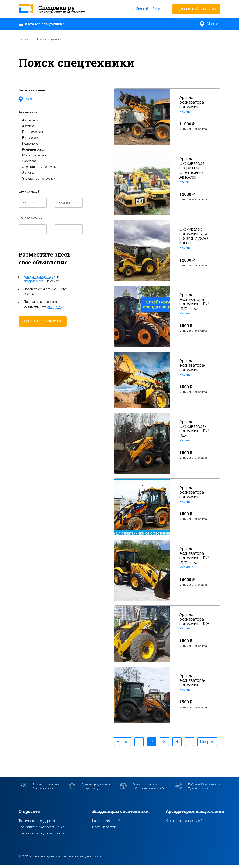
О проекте (29, 811)
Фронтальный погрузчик (40, 167)
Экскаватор (30, 173)
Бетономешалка (34, 132)
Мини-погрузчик (34, 155)
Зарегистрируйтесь (38, 276)
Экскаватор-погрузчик (38, 178)
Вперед (207, 742)
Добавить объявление (196, 9)
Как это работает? (106, 821)
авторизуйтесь (34, 281)
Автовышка (30, 120)
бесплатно (54, 306)
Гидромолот (31, 143)
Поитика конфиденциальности (42, 833)
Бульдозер (30, 138)
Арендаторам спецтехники (195, 811)
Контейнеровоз (33, 149)
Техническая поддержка (37, 821)
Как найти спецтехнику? (184, 821)
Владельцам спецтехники (120, 811)
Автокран (29, 126)
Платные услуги (104, 827)
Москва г (213, 24)
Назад (122, 742)
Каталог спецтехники (44, 24)
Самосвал (29, 161)
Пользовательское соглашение (41, 827)
